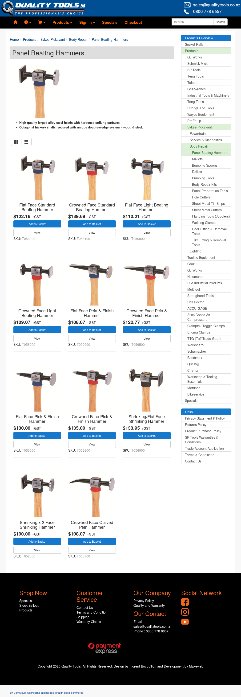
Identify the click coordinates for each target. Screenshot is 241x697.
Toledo (192, 82)
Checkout (133, 22)
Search (220, 22)
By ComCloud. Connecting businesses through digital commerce (46, 692)
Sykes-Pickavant (199, 127)
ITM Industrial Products (204, 282)
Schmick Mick (197, 63)
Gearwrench (196, 89)
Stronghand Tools (200, 295)
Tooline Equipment (201, 257)
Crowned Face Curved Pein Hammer (92, 524)
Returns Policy (195, 424)
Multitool (193, 289)
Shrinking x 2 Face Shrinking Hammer (37, 524)
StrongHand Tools (200, 108)
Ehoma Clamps (198, 332)
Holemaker (195, 276)
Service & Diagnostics (206, 139)
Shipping (82, 617)
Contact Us (193, 461)
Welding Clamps (204, 222)
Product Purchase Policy (203, 431)
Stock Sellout (29, 605)
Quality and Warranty (149, 605)
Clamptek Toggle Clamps (206, 325)
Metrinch (193, 387)
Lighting (195, 251)
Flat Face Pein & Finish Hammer (92, 312)
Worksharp (195, 344)
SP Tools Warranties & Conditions (201, 439)
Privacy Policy (143, 600)
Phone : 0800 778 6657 (151, 631)
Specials (109, 22)
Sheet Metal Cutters (207, 209)
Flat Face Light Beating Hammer (146, 207)
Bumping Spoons (204, 165)
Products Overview (199, 38)
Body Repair (199, 146)
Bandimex (194, 357)
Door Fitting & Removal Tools (209, 231)
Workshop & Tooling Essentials (202, 379)
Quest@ (193, 364)
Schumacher (196, 351)
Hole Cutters (201, 197)
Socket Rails (194, 44)
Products (191, 50)
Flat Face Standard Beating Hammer (37, 207)
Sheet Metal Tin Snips (208, 203)
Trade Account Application (204, 448)
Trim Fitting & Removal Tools (209, 242)
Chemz (192, 370)
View (37, 233)
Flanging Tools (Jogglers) (211, 216)
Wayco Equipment (200, 114)
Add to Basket (37, 224)
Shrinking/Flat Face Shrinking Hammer (147, 418)
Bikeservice (195, 394)
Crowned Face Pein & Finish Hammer (146, 312)
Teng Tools (195, 76)
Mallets (197, 159)
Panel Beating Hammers (210, 152)
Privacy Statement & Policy (205, 418)
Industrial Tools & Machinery (208, 95)
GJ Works (194, 57)
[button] (28, 22)
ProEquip (194, 120)
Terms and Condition (92, 612)
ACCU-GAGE (197, 308)
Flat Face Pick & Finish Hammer (37, 418)
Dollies (197, 171)
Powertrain (198, 133)
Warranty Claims (88, 621)
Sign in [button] (86, 22)
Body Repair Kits (204, 184)
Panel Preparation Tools (210, 190)
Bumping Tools (203, 178)
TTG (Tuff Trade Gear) (204, 338)
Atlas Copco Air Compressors (198, 317)
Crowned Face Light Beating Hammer (37, 312)
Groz (191, 263)
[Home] (15, 22)
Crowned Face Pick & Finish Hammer (92, 418)
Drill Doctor (195, 302)
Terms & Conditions (199, 454)
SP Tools (194, 69)
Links (189, 411)
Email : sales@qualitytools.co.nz (151, 624)
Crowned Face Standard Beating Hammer (92, 207)
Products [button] (61, 22)
